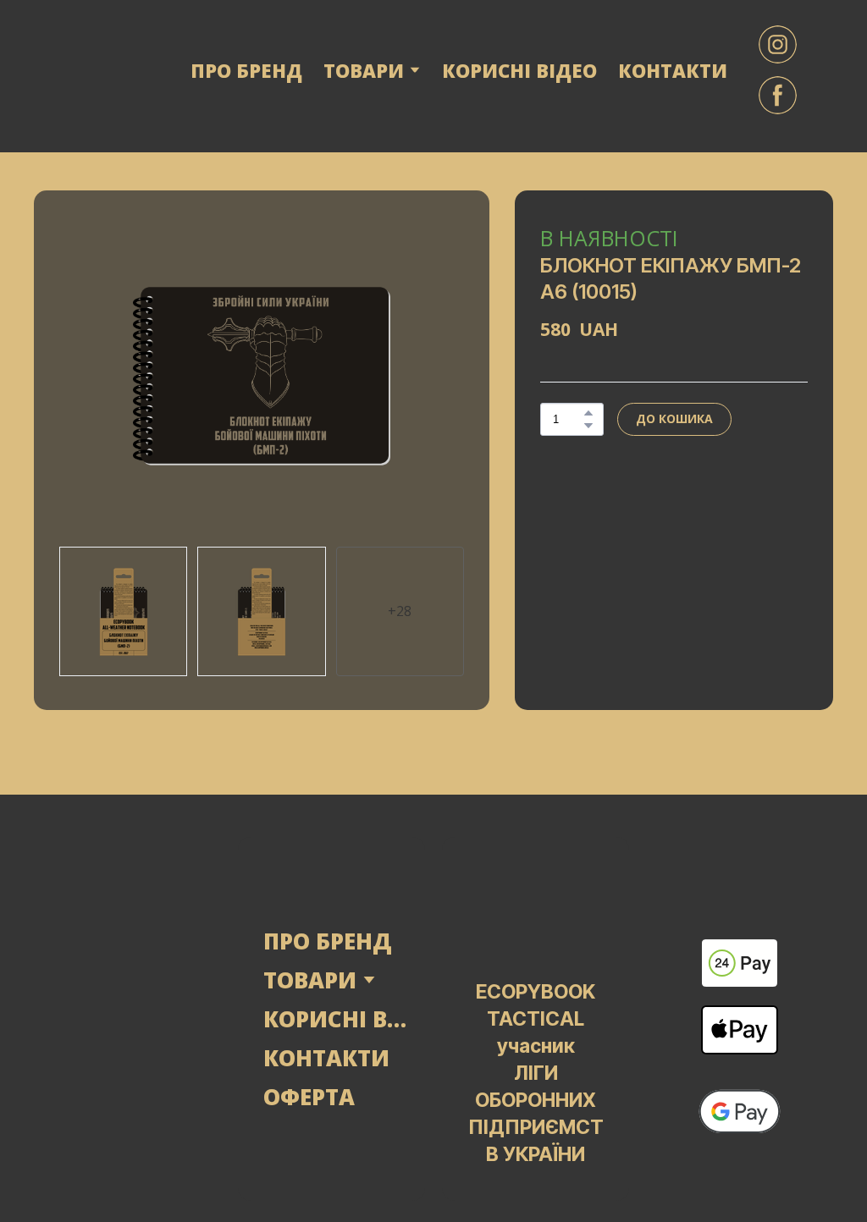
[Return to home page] (96, 70)
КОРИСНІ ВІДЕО (519, 70)
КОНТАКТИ (672, 70)
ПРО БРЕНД (246, 70)
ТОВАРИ (309, 980)
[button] (778, 44)
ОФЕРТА (309, 1097)
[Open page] (127, 1019)
